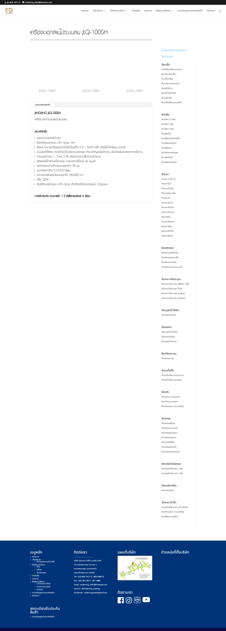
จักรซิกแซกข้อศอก (169, 252)
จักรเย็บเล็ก (166, 98)
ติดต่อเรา (211, 11)
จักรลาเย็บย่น (167, 188)
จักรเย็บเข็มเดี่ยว (168, 74)
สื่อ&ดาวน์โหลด (163, 11)
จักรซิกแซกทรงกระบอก (172, 267)
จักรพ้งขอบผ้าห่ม (169, 143)
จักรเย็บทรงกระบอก (170, 83)
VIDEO (40, 589)
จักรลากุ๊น (165, 217)
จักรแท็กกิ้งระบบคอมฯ (171, 380)
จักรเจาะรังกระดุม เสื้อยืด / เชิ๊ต (175, 284)
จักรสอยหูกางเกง (169, 432)
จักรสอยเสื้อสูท (168, 423)
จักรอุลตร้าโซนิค (168, 315)
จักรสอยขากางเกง (169, 428)
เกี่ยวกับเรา (98, 11)
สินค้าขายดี (167, 56)
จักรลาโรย (166, 183)
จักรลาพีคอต (167, 235)
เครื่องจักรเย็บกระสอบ (171, 69)
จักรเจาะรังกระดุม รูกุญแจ (173, 293)
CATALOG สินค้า (44, 586)
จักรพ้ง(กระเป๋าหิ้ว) (169, 516)
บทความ (148, 11)
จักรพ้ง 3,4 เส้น (168, 119)
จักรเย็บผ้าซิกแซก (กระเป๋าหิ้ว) (174, 507)
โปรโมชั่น (136, 11)
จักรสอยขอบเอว (168, 437)
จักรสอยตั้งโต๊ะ (168, 442)
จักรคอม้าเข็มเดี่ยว (169, 332)
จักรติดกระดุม (167, 358)
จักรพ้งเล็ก (166, 133)
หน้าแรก (85, 11)
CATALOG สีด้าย (44, 583)
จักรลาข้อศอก (167, 221)
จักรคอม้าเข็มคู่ (168, 336)
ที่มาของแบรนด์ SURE (46, 561)
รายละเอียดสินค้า (42, 104)
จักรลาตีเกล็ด (167, 231)
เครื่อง (39, 569)
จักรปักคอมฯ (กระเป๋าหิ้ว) (172, 406)
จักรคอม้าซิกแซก (169, 341)
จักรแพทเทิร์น (167, 490)
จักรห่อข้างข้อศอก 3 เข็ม (172, 473)
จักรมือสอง (41, 572)
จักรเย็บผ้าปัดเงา (168, 93)
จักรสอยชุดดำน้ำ (168, 447)
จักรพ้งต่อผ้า (167, 157)
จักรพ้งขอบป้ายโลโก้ (170, 138)
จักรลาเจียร (166, 226)
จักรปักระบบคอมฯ (169, 401)
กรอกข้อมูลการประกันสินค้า (190, 11)
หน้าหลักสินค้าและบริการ (173, 50)
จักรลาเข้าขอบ (167, 212)
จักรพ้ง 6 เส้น (167, 129)
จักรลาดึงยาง (167, 202)
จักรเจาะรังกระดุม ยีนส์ (171, 288)
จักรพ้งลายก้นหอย (169, 152)
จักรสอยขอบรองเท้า (170, 451)
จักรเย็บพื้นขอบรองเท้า (171, 102)
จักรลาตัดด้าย (167, 207)
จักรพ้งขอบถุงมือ (169, 162)
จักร (38, 566)
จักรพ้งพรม (166, 147)
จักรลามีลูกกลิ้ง (168, 193)
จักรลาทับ (165, 198)
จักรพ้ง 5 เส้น (167, 124)
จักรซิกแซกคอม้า (169, 262)
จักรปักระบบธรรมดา (170, 396)
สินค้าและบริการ (117, 11)
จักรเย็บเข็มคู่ (167, 78)
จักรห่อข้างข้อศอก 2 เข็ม (172, 468)
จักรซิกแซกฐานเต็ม (170, 257)
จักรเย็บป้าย (166, 88)
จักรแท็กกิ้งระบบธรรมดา (172, 375)
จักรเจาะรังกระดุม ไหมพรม (173, 298)
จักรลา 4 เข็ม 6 (168, 179)
